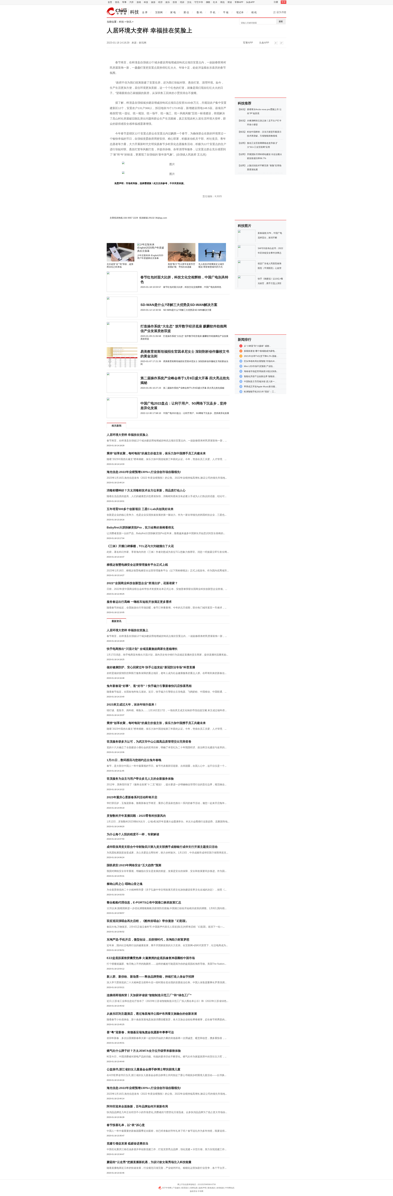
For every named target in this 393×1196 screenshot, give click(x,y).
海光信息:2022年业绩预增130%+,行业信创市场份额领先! (144, 472)
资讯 (117, 2)
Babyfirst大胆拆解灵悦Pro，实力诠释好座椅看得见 (140, 527)
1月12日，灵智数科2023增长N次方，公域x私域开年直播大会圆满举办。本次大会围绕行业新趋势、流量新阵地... (168, 821)
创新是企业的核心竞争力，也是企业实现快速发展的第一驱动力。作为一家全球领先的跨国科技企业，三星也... (166, 515)
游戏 (139, 2)
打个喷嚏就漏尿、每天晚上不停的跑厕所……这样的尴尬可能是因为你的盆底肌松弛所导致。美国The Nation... (166, 964)
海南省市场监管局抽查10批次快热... (261, 371)
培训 (182, 2)
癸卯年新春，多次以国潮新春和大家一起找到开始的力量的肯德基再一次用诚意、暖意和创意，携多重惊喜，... (166, 1038)
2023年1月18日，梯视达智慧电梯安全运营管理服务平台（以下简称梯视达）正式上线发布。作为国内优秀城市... (168, 570)
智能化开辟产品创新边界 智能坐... (260, 376)
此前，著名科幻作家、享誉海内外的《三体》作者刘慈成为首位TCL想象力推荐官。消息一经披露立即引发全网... (168, 552)
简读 (230, 2)
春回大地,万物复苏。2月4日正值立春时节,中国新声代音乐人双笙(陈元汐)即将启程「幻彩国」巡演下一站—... (166, 926)
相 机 (254, 12)
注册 (276, 2)
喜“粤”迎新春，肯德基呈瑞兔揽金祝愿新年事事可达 (140, 1032)
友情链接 (220, 1188)
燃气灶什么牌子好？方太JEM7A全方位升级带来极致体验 (144, 1050)
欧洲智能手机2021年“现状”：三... (260, 391)
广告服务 (176, 1188)
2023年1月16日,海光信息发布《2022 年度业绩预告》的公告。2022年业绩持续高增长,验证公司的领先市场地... (167, 477)
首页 (110, 2)
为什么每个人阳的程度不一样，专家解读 (133, 834)
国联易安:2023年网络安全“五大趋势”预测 (134, 865)
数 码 (199, 12)
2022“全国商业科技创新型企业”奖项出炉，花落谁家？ (142, 583)
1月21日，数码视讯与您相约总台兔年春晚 (134, 760)
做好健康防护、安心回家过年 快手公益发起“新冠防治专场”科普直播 (151, 667)
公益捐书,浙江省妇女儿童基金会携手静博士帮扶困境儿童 (143, 1069)
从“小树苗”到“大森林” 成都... (257, 346)
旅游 (153, 2)
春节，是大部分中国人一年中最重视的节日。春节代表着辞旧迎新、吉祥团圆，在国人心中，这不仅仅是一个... (166, 766)
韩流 (222, 2)
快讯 (128, 21)
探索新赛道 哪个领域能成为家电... (260, 351)
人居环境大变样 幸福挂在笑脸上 (127, 434)
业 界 (145, 12)
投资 (175, 2)
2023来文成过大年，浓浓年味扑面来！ (132, 704)
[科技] (117, 11)
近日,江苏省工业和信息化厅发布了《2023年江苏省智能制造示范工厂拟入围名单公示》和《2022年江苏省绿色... (167, 1001)
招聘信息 (194, 1188)
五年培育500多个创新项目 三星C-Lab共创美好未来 (140, 509)
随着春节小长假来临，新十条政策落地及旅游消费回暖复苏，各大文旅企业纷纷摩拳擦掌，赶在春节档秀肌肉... (166, 1019)
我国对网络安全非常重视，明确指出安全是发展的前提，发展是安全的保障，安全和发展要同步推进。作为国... (166, 871)
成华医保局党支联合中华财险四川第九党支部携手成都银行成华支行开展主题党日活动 (162, 846)
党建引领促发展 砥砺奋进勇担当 (127, 1143)
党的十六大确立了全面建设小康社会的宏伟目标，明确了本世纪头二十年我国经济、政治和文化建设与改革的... (166, 747)
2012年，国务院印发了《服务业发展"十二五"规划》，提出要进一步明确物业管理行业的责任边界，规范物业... (166, 784)
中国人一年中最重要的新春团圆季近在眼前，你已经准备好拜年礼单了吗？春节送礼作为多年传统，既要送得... (166, 1131)
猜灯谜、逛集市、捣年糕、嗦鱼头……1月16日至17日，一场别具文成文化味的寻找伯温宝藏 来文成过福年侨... (167, 710)
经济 (160, 2)
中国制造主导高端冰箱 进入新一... (260, 381)
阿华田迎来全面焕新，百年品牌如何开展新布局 (137, 1106)
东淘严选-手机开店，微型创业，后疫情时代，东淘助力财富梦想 (148, 939)
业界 (242, 143)
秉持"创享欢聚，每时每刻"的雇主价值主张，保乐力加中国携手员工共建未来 (156, 453)
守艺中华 (198, 2)
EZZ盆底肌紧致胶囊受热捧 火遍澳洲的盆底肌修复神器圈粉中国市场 (151, 958)
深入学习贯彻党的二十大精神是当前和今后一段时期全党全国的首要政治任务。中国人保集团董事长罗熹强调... (166, 982)
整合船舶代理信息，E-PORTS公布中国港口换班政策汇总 (144, 902)
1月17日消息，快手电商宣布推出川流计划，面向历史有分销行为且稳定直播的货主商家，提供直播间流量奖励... (167, 654)
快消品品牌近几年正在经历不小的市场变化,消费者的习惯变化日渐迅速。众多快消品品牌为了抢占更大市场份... (167, 1112)
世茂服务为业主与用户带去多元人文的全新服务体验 (140, 778)
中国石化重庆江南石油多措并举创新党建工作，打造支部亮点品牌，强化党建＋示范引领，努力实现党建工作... (166, 1149)
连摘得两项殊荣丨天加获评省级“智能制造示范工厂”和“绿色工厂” (149, 995)
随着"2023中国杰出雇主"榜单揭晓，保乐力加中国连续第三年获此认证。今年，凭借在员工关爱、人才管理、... (166, 459)
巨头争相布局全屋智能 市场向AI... (260, 361)
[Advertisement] (159, 235)
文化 (189, 2)
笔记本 (240, 12)
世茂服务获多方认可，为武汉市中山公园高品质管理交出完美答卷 (149, 741)
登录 (283, 2)
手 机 (212, 12)
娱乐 (167, 2)
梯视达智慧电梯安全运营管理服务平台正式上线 (137, 564)
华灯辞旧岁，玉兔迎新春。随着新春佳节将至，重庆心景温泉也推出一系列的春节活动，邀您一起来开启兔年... (166, 803)
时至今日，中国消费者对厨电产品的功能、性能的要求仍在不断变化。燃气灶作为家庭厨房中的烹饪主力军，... (166, 1056)
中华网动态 (229, 1188)
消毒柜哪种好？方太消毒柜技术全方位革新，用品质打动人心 (146, 490)
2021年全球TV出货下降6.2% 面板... (261, 356)
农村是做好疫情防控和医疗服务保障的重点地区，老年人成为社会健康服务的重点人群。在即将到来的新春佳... (166, 673)
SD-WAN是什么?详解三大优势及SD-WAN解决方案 (178, 305)
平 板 (226, 12)
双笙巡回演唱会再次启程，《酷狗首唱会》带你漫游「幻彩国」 (147, 921)
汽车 (131, 2)
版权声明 (202, 1188)
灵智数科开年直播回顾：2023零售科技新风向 (136, 815)
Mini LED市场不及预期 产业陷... (259, 366)
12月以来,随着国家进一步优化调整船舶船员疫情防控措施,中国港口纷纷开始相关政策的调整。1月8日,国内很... (166, 908)
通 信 (186, 12)
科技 (146, 2)
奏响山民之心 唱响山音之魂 (124, 883)
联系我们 (185, 1188)
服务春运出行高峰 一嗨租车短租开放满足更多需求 (139, 601)
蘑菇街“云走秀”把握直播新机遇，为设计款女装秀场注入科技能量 (149, 1162)
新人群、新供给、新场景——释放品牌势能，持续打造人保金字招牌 (150, 976)
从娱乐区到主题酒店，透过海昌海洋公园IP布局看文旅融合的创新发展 (152, 1013)
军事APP (239, 2)
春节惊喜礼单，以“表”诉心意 (126, 1125)
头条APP (250, 2)
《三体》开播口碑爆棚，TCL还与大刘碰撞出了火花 (140, 546)
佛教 (208, 2)
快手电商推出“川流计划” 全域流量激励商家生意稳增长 (142, 648)
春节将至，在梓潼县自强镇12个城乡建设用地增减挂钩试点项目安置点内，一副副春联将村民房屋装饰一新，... (167, 440)
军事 (124, 2)
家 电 (173, 12)
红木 (215, 2)
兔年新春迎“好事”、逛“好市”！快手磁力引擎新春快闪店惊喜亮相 (149, 686)
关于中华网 (166, 1188)
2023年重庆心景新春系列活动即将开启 (132, 797)
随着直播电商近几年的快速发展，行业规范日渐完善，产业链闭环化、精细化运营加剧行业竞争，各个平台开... (166, 1168)
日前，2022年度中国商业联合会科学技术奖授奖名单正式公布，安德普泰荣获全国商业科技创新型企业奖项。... (167, 589)
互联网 (159, 12)
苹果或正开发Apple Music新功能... (260, 386)
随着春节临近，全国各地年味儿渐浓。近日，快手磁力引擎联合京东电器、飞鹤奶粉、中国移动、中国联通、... (166, 691)
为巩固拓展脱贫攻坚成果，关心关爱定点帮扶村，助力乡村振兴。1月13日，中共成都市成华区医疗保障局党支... (167, 852)
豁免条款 (211, 1188)
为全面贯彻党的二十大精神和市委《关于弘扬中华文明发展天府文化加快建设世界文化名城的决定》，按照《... (166, 889)
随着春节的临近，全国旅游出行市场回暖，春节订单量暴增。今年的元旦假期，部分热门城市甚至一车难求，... (166, 607)
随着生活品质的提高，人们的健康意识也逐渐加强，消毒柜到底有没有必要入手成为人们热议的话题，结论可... (166, 496)
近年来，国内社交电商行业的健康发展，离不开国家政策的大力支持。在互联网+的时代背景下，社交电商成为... (167, 945)
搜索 (281, 21)
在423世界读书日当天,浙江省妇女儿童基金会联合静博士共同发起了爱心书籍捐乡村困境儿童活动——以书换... (166, 1075)
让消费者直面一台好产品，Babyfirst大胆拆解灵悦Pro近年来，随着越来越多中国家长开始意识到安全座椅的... (166, 533)
